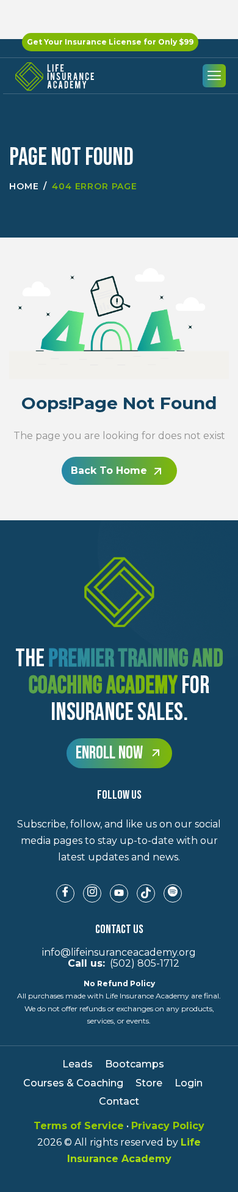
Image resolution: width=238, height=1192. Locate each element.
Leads (77, 1064)
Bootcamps (134, 1064)
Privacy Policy (167, 1126)
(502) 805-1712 (119, 963)
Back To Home (109, 470)
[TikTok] (146, 893)
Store (148, 1083)
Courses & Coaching (73, 1083)
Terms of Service (79, 1126)
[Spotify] (173, 893)
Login (189, 1083)
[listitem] (119, 841)
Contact (119, 1101)
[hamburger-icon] (214, 75)
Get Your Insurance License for (110, 41)
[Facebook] (65, 893)
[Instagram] (92, 893)
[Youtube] (119, 893)
